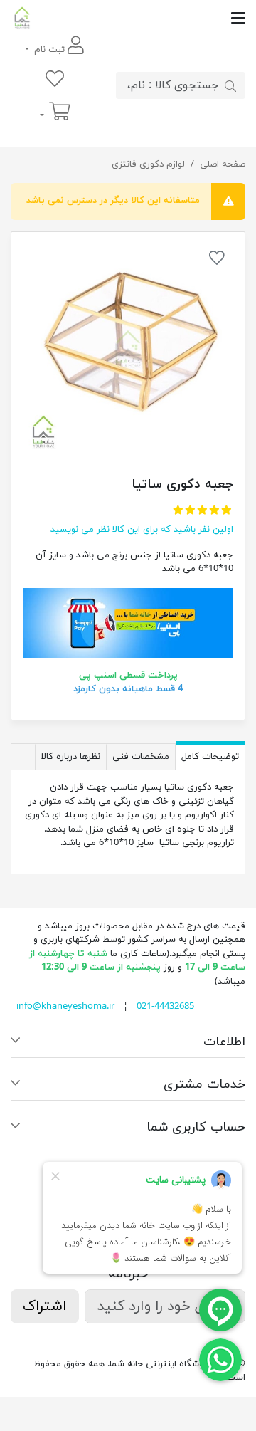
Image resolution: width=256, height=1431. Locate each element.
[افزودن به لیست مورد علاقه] (217, 260)
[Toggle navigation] (139, 18)
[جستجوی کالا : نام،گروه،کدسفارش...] (230, 85)
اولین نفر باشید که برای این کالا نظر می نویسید (141, 529)
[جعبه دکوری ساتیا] (128, 348)
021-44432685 (165, 1006)
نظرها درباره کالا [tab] (70, 756)
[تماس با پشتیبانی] (220, 1359)
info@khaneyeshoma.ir (65, 1006)
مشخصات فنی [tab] (140, 756)
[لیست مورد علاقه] (54, 80)
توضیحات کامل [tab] (210, 756)
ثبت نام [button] (49, 49)
